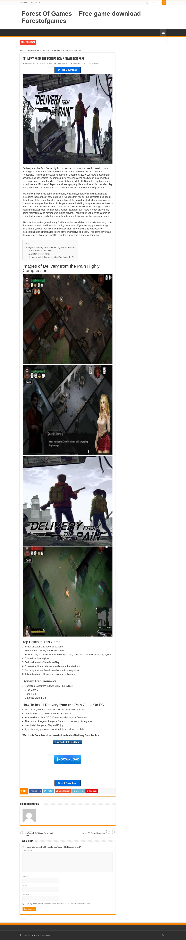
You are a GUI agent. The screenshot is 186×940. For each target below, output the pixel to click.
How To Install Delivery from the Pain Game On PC (52, 257)
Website (26, 894)
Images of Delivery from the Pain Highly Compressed (50, 247)
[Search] (164, 2)
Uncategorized (33, 51)
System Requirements (40, 254)
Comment (27, 851)
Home (22, 51)
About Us (24, 3)
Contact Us (35, 3)
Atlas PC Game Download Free (96, 832)
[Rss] (147, 3)
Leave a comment (80, 63)
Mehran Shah (30, 63)
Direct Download (67, 69)
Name (26, 876)
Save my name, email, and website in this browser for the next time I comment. (58, 903)
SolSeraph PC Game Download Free (39, 833)
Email (25, 885)
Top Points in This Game (41, 251)
